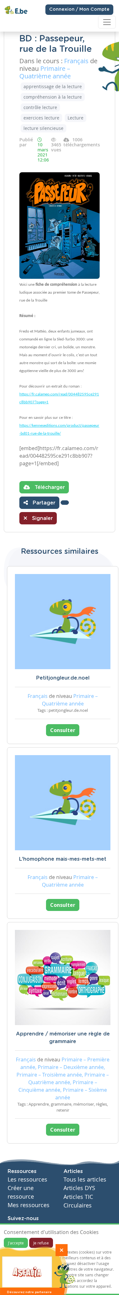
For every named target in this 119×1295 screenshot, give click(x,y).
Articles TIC (78, 1196)
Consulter (62, 730)
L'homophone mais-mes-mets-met (62, 859)
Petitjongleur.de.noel (62, 678)
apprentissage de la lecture (52, 86)
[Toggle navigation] (107, 22)
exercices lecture (41, 118)
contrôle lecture (40, 107)
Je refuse (41, 1242)
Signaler (41, 518)
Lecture (75, 118)
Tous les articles (84, 1179)
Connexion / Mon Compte (79, 9)
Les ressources (27, 1179)
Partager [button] (43, 502)
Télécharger (49, 487)
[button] (65, 502)
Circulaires (77, 1205)
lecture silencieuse (43, 128)
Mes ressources (29, 1205)
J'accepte (16, 1242)
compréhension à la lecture (52, 97)
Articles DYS (79, 1188)
